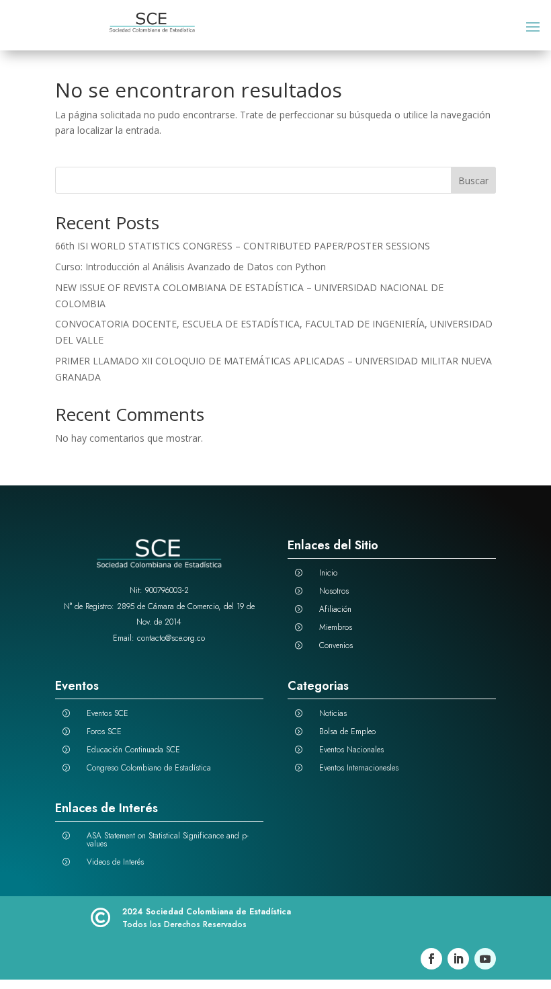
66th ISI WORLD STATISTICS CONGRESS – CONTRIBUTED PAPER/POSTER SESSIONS (242, 245)
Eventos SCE (107, 713)
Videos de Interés (115, 862)
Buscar (473, 180)
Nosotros (334, 591)
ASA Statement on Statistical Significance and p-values (168, 840)
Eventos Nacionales (351, 750)
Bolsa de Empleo (347, 731)
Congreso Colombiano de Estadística (149, 768)
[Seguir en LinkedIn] (458, 959)
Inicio (328, 573)
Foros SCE (104, 731)
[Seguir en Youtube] (485, 959)
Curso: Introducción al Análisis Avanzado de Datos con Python (190, 266)
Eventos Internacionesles (358, 768)
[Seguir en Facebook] (431, 959)
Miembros (335, 627)
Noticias (333, 713)
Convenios (336, 645)
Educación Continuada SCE (133, 750)
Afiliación (335, 609)
